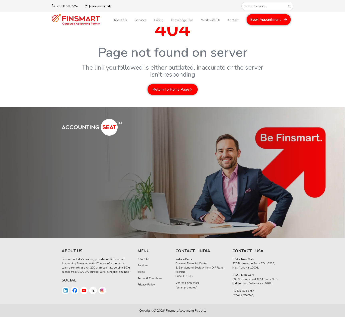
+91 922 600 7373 (187, 283)
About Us (120, 20)
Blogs (141, 272)
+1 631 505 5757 (67, 6)
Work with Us (210, 20)
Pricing (158, 20)
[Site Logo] (80, 19)
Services (141, 20)
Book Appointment (265, 19)
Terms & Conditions (150, 278)
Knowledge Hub (182, 20)
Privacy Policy (146, 284)
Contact (233, 20)
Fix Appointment (80, 220)
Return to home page (171, 89)
